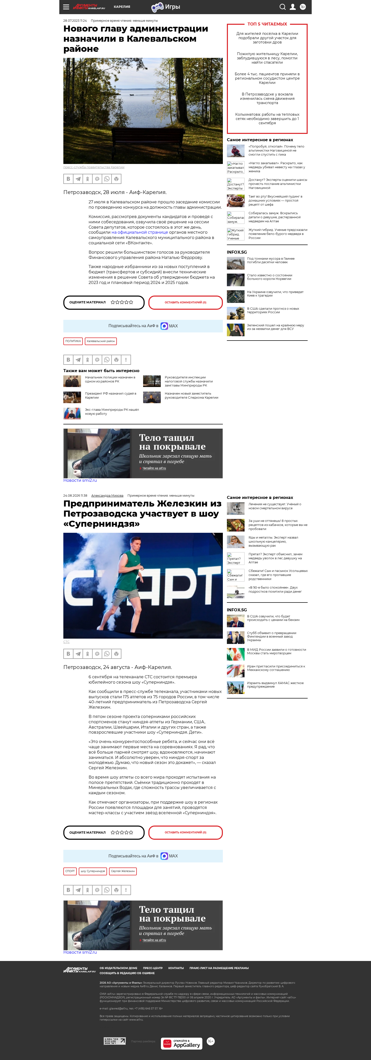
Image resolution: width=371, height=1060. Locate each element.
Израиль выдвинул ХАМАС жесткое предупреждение (275, 684)
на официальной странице (140, 232)
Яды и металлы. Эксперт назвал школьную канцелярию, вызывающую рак (273, 541)
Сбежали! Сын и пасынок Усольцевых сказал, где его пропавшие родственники (278, 575)
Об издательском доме (118, 968)
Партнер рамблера (143, 1041)
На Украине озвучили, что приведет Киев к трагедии (275, 293)
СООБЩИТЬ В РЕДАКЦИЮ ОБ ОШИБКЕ (127, 973)
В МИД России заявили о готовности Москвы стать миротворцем (276, 651)
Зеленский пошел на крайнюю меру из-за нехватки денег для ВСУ (275, 327)
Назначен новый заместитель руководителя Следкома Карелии (191, 395)
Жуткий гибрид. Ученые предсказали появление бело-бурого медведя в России (278, 234)
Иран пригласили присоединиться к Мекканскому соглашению (276, 668)
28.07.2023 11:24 (75, 20)
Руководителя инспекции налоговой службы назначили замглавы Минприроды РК (189, 381)
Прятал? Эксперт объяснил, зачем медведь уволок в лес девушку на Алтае (275, 558)
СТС (66, 642)
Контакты (176, 968)
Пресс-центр (153, 968)
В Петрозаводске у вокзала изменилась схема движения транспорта (267, 98)
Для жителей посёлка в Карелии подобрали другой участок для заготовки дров (267, 38)
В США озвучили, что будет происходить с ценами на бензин (273, 618)
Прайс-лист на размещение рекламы (219, 968)
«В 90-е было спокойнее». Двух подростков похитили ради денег (275, 589)
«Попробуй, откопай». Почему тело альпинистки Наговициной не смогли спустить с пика (276, 150)
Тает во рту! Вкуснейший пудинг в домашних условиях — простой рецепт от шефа (275, 200)
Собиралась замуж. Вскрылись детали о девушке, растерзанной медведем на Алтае (275, 217)
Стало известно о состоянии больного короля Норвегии (269, 277)
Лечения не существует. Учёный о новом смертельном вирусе (275, 506)
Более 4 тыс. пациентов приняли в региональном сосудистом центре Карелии (267, 78)
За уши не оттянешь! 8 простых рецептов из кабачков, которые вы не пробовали (278, 525)
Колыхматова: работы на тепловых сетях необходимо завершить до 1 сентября (267, 118)
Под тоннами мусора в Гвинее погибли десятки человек (271, 260)
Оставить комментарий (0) (185, 302)
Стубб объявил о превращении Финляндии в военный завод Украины (271, 636)
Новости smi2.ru (80, 480)
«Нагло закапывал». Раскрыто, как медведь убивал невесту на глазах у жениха (277, 167)
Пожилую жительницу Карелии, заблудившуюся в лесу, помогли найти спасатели (267, 58)
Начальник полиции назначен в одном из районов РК (110, 379)
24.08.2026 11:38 (75, 495)
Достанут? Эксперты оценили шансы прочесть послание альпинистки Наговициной (278, 184)
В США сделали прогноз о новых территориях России (273, 310)
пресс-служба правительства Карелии (93, 167)
